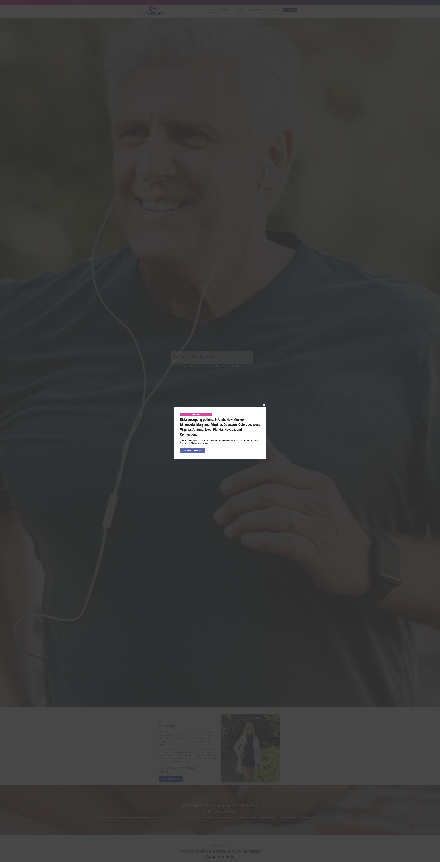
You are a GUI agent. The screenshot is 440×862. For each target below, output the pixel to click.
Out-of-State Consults (192, 450)
